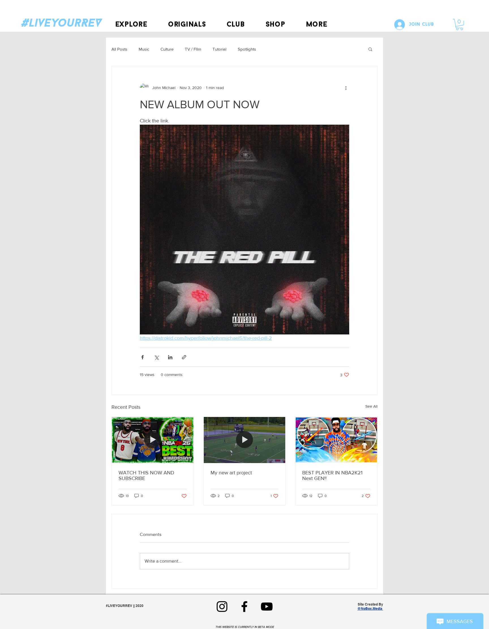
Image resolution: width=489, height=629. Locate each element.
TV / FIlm (193, 49)
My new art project (231, 472)
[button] (131, 24)
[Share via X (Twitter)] (156, 357)
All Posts (119, 49)
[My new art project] (245, 440)
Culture (166, 49)
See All (371, 406)
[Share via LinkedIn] (170, 357)
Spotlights (247, 49)
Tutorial (219, 49)
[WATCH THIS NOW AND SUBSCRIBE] (153, 440)
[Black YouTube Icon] (266, 606)
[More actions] (345, 87)
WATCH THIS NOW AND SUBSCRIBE (146, 475)
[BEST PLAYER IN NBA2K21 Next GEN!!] (336, 440)
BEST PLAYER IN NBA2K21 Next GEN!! (332, 475)
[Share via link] (184, 357)
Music (144, 49)
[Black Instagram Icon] (222, 606)
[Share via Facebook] (142, 357)
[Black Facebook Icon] (244, 606)
